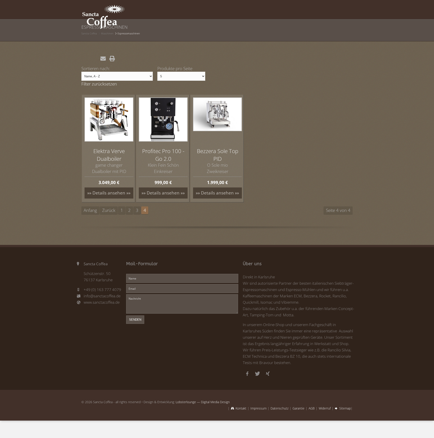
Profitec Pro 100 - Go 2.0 (163, 154)
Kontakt (241, 408)
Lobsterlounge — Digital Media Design (203, 402)
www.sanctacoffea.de (102, 302)
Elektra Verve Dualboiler (109, 154)
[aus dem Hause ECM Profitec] (163, 119)
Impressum (258, 408)
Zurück (108, 210)
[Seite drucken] (112, 58)
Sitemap (345, 408)
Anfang (90, 210)
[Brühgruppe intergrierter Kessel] (109, 120)
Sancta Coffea (89, 33)
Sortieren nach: (95, 68)
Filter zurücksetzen (99, 84)
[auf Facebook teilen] (85, 58)
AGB (312, 408)
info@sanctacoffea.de (102, 295)
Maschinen (107, 33)
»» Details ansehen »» (108, 193)
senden (135, 319)
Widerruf (325, 408)
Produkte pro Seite (174, 68)
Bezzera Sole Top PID (217, 154)
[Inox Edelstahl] (217, 114)
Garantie (298, 408)
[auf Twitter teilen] (94, 58)
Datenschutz (279, 408)
